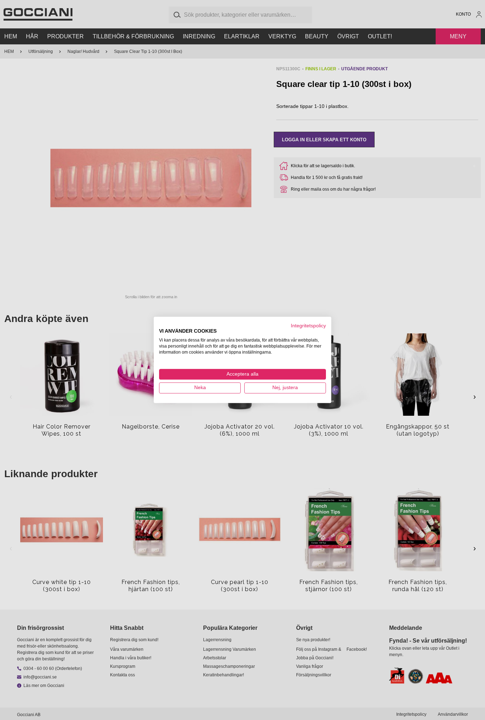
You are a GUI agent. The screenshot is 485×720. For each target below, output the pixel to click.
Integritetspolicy (308, 325)
